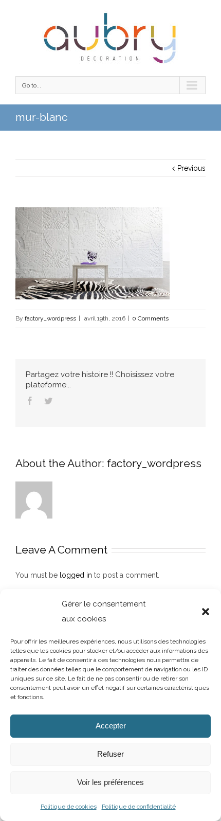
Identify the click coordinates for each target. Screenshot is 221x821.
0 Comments (150, 318)
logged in (76, 575)
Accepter (111, 725)
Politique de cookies (69, 806)
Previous (191, 168)
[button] (205, 611)
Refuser (110, 753)
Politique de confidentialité (139, 806)
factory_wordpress (50, 318)
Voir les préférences (110, 782)
